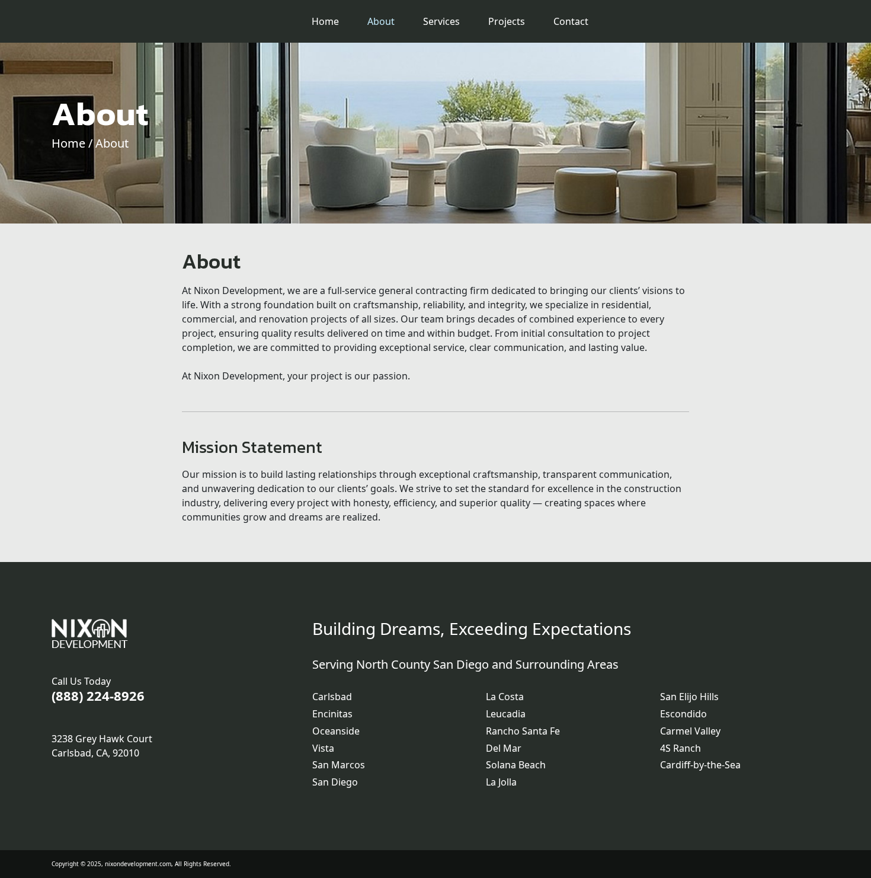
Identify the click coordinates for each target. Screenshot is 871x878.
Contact (570, 21)
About (381, 21)
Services (441, 21)
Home (325, 21)
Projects (506, 21)
